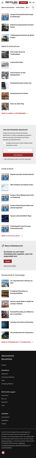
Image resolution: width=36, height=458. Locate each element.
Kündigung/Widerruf (7, 384)
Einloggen (7, 261)
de (30, 2)
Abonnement (7, 356)
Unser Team (4, 395)
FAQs (3, 405)
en (34, 2)
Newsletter (6, 359)
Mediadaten (4, 420)
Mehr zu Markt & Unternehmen (13, 113)
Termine (3, 423)
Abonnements (5, 417)
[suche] (33, 7)
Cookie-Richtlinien (6, 447)
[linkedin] (3, 452)
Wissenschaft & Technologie (13, 275)
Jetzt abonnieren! (18, 155)
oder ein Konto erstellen (10, 266)
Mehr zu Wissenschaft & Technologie (16, 342)
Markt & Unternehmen (10, 46)
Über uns (4, 399)
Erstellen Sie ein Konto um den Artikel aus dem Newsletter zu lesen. (19, 144)
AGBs (3, 380)
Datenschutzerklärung (7, 377)
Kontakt (3, 365)
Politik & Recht (7, 169)
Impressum (4, 374)
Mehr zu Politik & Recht (10, 236)
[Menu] (2, 2)
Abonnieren (23, 2)
